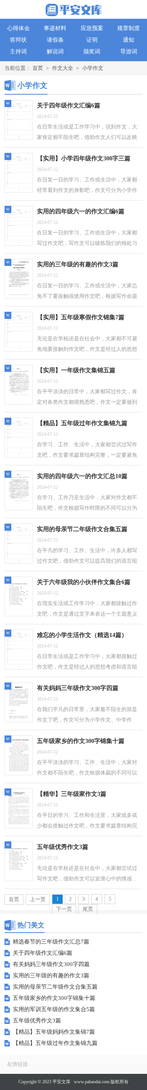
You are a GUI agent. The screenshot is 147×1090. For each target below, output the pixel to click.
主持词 (18, 51)
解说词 (55, 51)
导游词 (128, 51)
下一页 (64, 909)
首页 (37, 68)
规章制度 (128, 28)
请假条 (55, 40)
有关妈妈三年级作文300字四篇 (51, 964)
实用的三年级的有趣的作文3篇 (51, 975)
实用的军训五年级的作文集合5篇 (54, 1009)
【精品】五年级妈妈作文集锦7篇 (54, 1032)
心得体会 (18, 28)
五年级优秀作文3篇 (37, 1021)
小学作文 (92, 68)
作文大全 (62, 68)
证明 (92, 40)
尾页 (88, 909)
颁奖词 (91, 51)
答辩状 (18, 40)
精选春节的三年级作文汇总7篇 (51, 942)
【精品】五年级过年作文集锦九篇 (55, 1043)
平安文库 (61, 1081)
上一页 (38, 899)
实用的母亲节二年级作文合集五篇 (55, 987)
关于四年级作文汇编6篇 (42, 953)
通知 (128, 40)
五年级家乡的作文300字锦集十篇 (54, 998)
